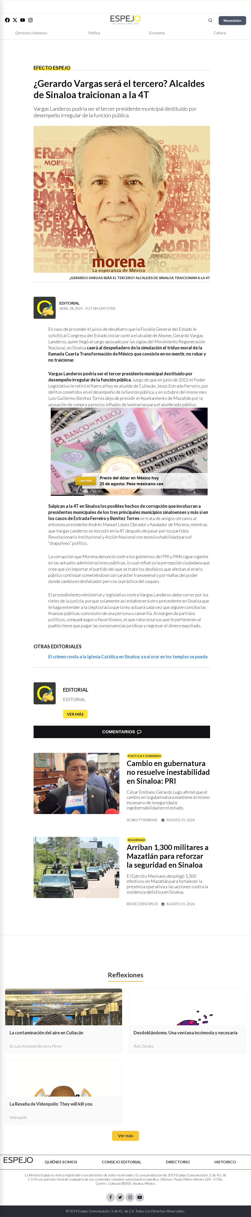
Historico (225, 1161)
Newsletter (232, 21)
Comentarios (118, 731)
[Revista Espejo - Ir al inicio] (18, 1160)
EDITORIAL (75, 690)
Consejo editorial (121, 1161)
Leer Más (85, 481)
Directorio (178, 1161)
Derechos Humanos (31, 33)
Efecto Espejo (52, 68)
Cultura (219, 33)
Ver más (75, 714)
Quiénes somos (61, 1161)
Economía (157, 33)
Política (94, 33)
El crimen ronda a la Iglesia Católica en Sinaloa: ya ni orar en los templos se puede (128, 656)
